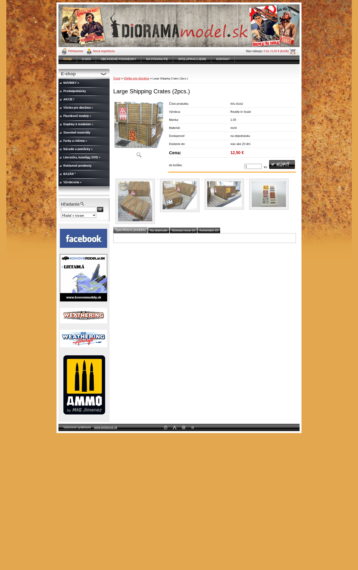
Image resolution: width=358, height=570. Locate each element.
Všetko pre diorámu (136, 78)
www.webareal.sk (105, 427)
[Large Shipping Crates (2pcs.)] (138, 130)
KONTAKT (223, 59)
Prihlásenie (75, 51)
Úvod (116, 78)
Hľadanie (70, 204)
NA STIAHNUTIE (157, 59)
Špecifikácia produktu (130, 230)
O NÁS (86, 59)
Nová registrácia (104, 51)
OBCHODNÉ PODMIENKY (118, 59)
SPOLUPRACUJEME (192, 59)
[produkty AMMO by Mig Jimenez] (84, 385)
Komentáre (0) (208, 230)
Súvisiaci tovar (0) (183, 230)
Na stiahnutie (159, 230)
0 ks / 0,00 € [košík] (276, 51)
